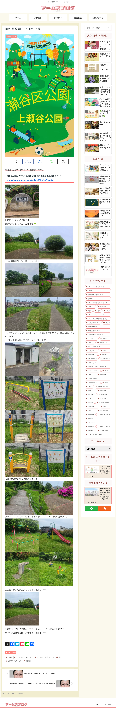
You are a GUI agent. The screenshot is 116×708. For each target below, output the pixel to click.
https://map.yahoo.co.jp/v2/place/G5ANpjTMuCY (30, 180)
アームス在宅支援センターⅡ (45, 657)
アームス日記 (11, 652)
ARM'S (10, 657)
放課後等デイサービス (15, 661)
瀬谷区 (28, 661)
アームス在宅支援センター (24, 657)
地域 (60, 657)
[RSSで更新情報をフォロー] (104, 508)
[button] (63, 161)
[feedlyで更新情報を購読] (91, 508)
